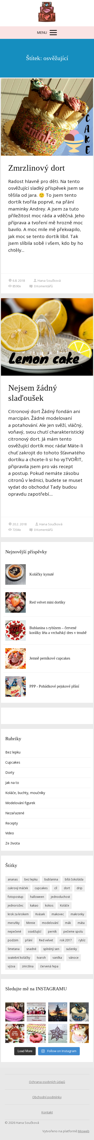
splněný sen (51, 949)
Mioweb (83, 1131)
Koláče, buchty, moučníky (25, 792)
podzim (13, 940)
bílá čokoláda (74, 879)
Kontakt (47, 1112)
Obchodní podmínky (47, 1097)
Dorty (9, 772)
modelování (50, 923)
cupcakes (41, 888)
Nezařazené (14, 813)
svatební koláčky (19, 958)
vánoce (74, 958)
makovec (58, 914)
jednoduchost (60, 897)
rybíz (82, 940)
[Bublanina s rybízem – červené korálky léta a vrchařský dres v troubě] (15, 630)
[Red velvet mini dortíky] (15, 602)
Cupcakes (12, 762)
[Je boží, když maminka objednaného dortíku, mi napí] (79, 1011)
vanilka (57, 958)
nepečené (14, 931)
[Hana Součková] (47, 13)
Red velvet (46, 940)
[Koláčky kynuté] (15, 574)
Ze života (12, 843)
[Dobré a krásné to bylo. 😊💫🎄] (57, 1011)
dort (67, 888)
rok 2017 (66, 940)
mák (68, 923)
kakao (34, 905)
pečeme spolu (73, 931)
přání (28, 940)
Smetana (14, 949)
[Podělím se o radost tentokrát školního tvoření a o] (57, 1033)
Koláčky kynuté (41, 574)
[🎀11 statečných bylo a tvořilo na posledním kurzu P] (36, 1011)
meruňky (14, 923)
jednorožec (15, 905)
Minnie (30, 923)
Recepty (11, 823)
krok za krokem (18, 914)
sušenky (71, 949)
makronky (77, 914)
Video (9, 833)
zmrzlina (28, 966)
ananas (13, 879)
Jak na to (12, 782)
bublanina (51, 879)
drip (79, 888)
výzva (11, 966)
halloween (37, 897)
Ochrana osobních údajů (47, 1082)
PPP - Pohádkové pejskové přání (54, 686)
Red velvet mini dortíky (47, 602)
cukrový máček (18, 888)
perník (52, 931)
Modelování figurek (20, 803)
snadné (31, 949)
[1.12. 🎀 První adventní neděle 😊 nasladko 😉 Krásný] (14, 1011)
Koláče (64, 905)
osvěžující (34, 931)
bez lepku (31, 879)
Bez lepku (12, 752)
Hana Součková (49, 280)
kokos (49, 905)
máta (81, 923)
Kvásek (40, 914)
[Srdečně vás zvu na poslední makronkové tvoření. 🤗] (14, 1033)
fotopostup (15, 897)
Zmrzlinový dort (36, 168)
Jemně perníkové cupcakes (49, 658)
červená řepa (49, 966)
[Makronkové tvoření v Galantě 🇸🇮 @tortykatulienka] (36, 1033)
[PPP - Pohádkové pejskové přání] (15, 686)
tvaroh (41, 958)
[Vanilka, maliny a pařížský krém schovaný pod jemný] (79, 1033)
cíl (55, 888)
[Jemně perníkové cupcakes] (15, 658)
